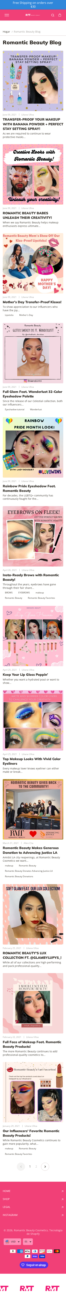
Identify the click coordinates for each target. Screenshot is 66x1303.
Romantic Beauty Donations (19, 876)
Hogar (6, 31)
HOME (6, 1191)
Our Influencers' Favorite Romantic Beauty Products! (31, 1133)
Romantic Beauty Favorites (41, 597)
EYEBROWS (24, 592)
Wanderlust (36, 409)
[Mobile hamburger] (7, 15)
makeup (40, 592)
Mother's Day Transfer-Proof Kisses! (32, 302)
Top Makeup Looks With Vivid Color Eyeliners (32, 761)
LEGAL (6, 1207)
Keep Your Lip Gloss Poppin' (25, 674)
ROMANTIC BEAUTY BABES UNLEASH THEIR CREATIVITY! (27, 215)
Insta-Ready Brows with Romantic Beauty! (31, 577)
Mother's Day (26, 315)
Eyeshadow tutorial (14, 409)
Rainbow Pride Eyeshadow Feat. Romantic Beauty (29, 488)
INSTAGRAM (10, 1215)
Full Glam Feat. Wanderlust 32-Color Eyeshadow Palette (32, 394)
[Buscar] (52, 15)
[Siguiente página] (45, 1167)
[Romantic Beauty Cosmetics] (33, 15)
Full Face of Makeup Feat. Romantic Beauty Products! (32, 1044)
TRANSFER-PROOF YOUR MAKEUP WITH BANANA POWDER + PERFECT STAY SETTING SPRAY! (33, 124)
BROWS (9, 592)
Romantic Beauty (13, 597)
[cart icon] (59, 15)
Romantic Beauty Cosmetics (31, 1230)
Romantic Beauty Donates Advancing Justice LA (29, 870)
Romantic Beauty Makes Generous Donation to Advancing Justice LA (31, 850)
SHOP (6, 1199)
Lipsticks (9, 315)
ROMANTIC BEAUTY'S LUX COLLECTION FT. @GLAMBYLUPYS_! (32, 955)
